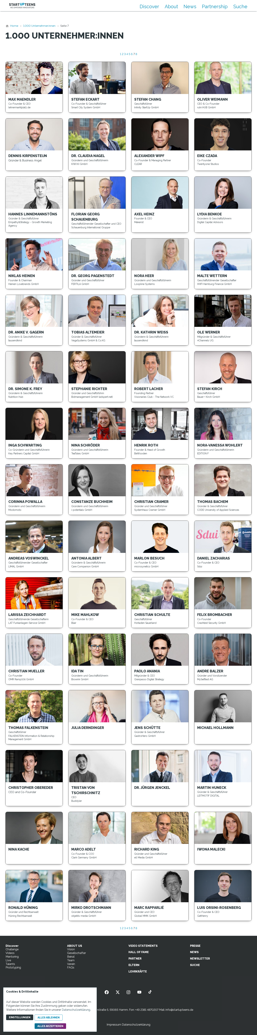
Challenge (12, 949)
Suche (240, 6)
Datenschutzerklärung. (76, 1009)
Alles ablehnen (49, 1017)
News (190, 6)
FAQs (70, 967)
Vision (71, 949)
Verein (71, 964)
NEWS (194, 952)
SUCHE (195, 965)
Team (70, 960)
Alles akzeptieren (50, 1026)
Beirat (71, 956)
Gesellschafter (76, 953)
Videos (10, 953)
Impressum (114, 1024)
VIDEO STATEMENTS (143, 945)
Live (8, 960)
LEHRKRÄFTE (137, 971)
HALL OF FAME (138, 952)
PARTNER (134, 958)
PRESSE (195, 945)
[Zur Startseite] (22, 5)
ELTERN (133, 965)
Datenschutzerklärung (136, 1024)
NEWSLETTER (200, 958)
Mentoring (12, 956)
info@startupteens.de (179, 1009)
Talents (10, 964)
